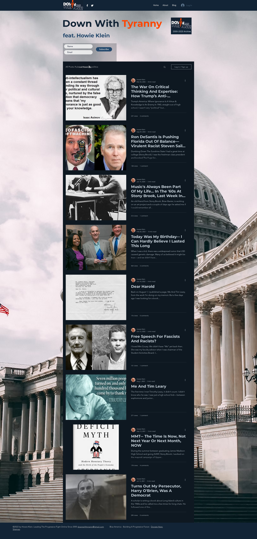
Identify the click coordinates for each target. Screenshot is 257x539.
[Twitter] (92, 5)
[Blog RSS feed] (90, 67)
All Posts (70, 67)
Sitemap (16, 529)
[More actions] (186, 80)
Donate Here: (157, 526)
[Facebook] (87, 5)
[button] (164, 67)
